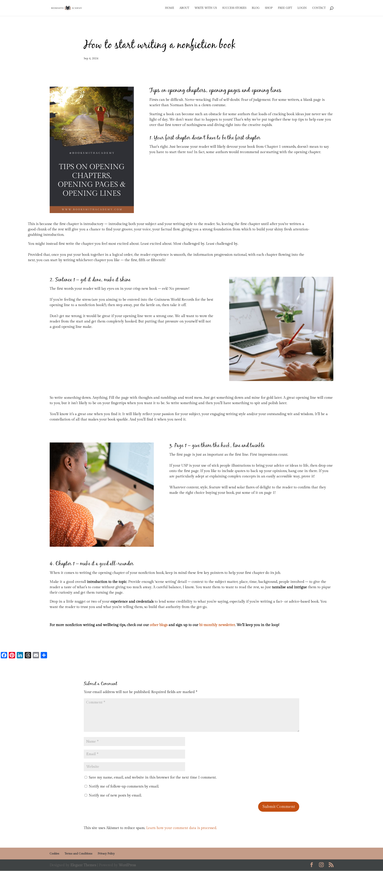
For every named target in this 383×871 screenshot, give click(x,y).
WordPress (127, 865)
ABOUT (184, 8)
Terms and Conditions (78, 853)
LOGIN (302, 8)
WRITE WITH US (205, 8)
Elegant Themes (83, 865)
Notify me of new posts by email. (115, 795)
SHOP (268, 8)
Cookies (54, 853)
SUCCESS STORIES (234, 8)
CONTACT (319, 8)
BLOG (256, 8)
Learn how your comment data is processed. (181, 828)
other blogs (159, 625)
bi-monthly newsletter (217, 625)
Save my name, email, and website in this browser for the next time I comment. (152, 777)
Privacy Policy (106, 853)
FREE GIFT (285, 8)
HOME (169, 8)
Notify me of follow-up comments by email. (124, 786)
